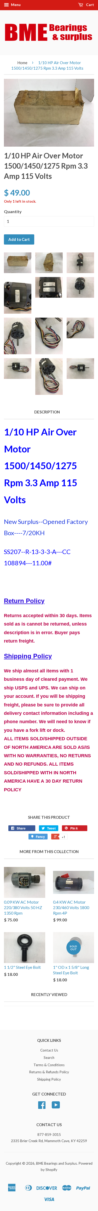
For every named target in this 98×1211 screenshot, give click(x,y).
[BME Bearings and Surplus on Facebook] (42, 1107)
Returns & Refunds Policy (49, 1072)
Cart (89, 4)
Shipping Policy (49, 1079)
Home (22, 62)
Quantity (13, 211)
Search (49, 1057)
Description (47, 412)
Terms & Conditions (49, 1065)
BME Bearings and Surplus (56, 1163)
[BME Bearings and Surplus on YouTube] (56, 1107)
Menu (15, 4)
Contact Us (49, 1050)
